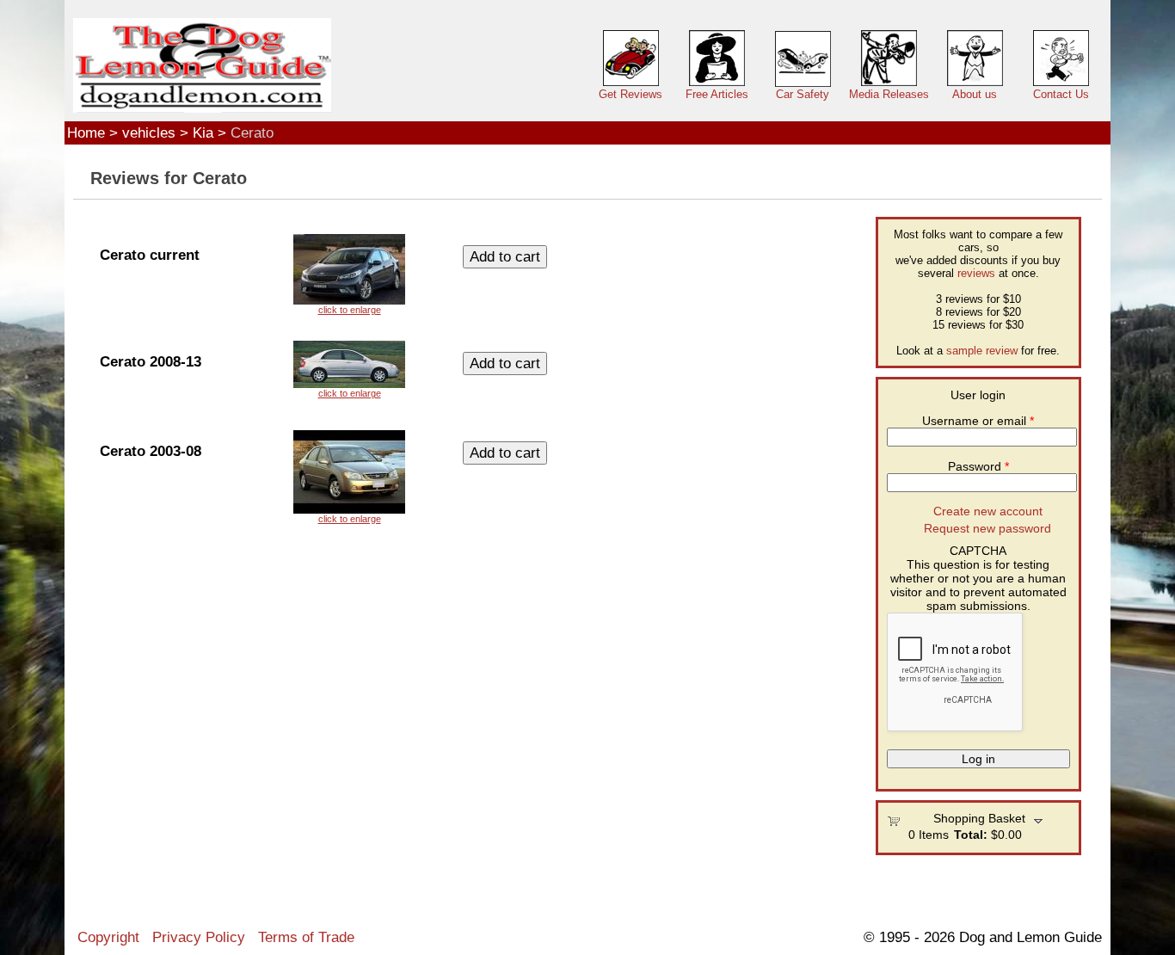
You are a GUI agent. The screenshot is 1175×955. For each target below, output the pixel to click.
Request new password (987, 528)
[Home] (202, 66)
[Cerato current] (349, 274)
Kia (203, 132)
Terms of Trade (306, 937)
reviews (976, 273)
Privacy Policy (198, 937)
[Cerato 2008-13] (349, 369)
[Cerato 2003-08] (349, 477)
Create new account (988, 511)
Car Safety (802, 94)
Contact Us (1061, 94)
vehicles (148, 132)
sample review (982, 350)
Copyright (108, 937)
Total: (970, 834)
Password (978, 466)
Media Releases (889, 94)
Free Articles (717, 94)
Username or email (978, 421)
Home (86, 132)
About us (974, 94)
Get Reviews (630, 94)
